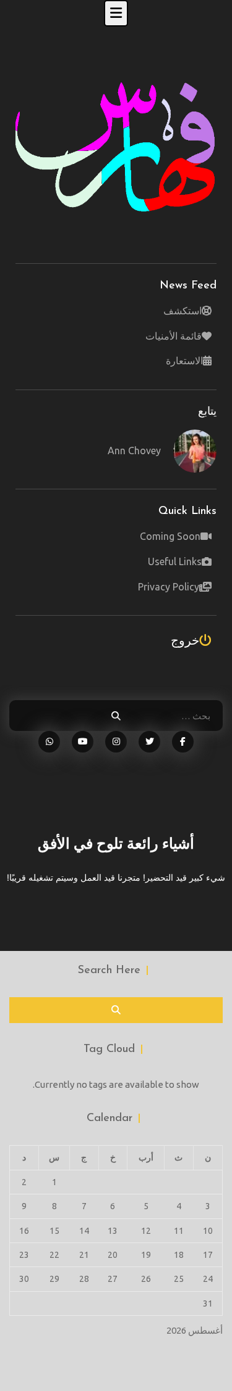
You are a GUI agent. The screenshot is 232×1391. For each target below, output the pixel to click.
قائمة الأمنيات (173, 335)
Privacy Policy (168, 586)
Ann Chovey (134, 450)
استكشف (182, 310)
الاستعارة (184, 360)
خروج (185, 640)
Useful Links (175, 561)
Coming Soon (170, 536)
